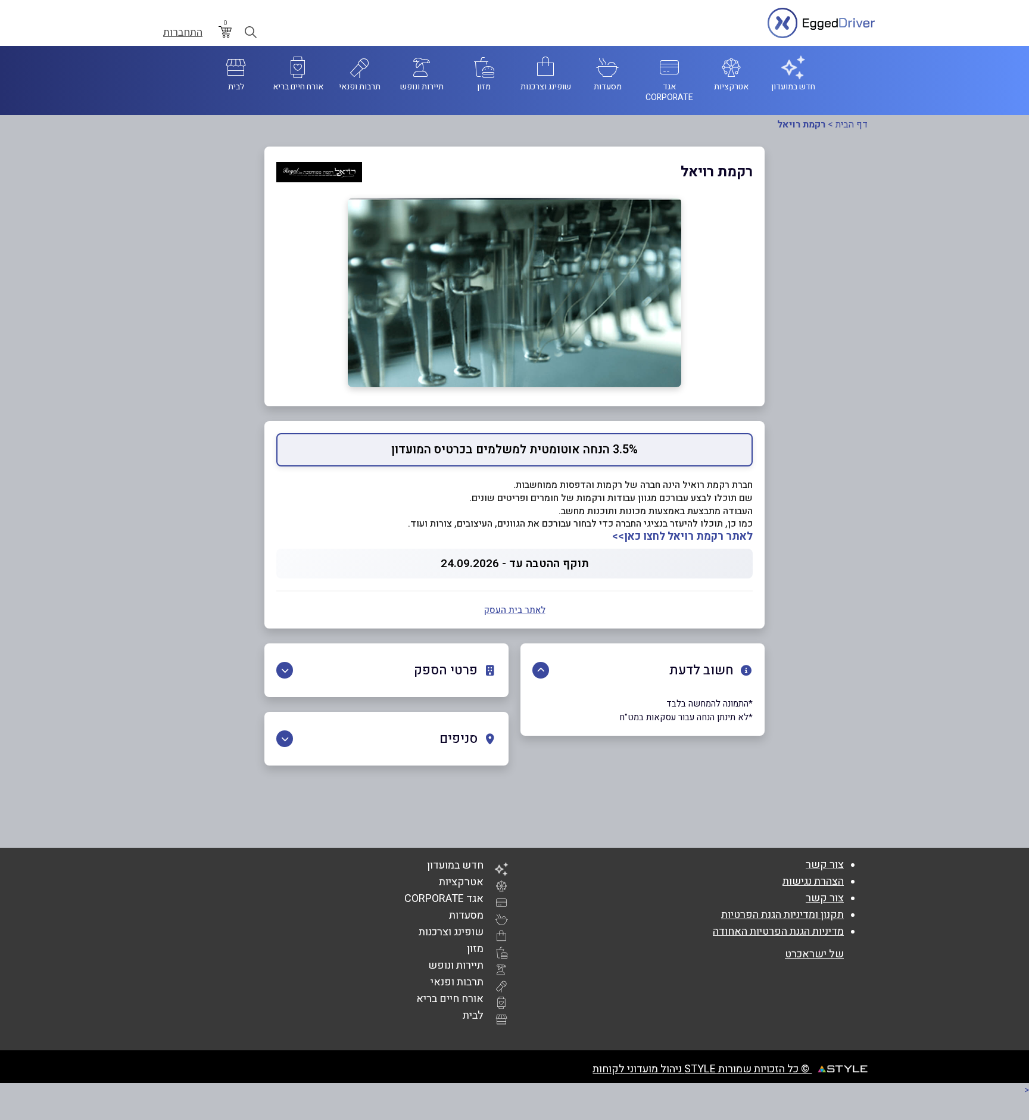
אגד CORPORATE (444, 899)
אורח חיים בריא (450, 999)
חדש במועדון (455, 865)
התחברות (182, 32)
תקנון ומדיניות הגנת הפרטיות (782, 915)
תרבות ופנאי (457, 982)
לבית (473, 1015)
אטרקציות (461, 882)
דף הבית (851, 124)
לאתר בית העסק (514, 610)
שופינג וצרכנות (451, 932)
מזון (475, 949)
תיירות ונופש (456, 965)
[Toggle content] (540, 670)
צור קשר (825, 865)
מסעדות (466, 915)
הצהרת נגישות (813, 881)
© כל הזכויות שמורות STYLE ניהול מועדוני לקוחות (702, 1069)
